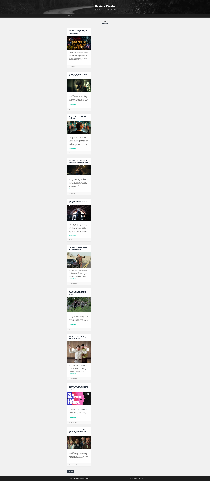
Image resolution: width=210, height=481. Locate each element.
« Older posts (70, 471)
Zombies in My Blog (105, 6)
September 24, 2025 (73, 422)
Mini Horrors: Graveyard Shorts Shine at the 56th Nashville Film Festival (78, 387)
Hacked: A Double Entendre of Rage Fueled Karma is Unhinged (78, 161)
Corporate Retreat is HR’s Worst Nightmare (78, 117)
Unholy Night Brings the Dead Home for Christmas (78, 75)
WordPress (86, 478)
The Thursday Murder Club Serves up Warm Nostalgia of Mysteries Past (78, 431)
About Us (70, 15)
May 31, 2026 (72, 193)
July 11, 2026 (72, 152)
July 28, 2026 (72, 109)
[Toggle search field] (141, 16)
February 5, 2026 (73, 239)
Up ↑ (142, 478)
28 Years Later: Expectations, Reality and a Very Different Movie (77, 292)
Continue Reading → (73, 62)
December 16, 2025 (73, 378)
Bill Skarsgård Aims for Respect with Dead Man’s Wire (78, 337)
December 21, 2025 (73, 329)
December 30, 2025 (73, 283)
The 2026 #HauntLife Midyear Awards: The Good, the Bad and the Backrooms (78, 32)
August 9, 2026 (73, 66)
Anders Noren (137, 478)
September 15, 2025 (73, 464)
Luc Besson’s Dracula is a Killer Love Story (78, 202)
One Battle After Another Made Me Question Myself (78, 248)
